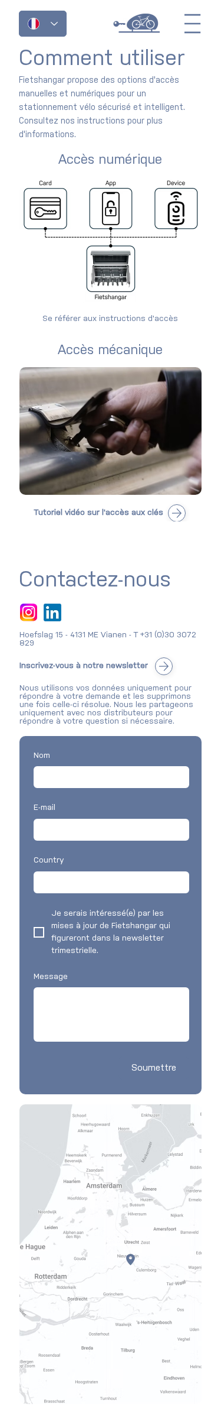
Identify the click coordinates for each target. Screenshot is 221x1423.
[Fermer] (177, 513)
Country (49, 860)
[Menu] (193, 24)
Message (51, 977)
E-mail (44, 808)
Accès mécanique (110, 350)
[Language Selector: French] (42, 24)
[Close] (164, 666)
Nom (42, 756)
